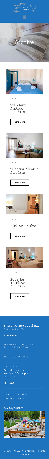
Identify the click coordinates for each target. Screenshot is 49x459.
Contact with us (12, 366)
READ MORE (20, 122)
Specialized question (14, 370)
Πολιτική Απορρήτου (14, 398)
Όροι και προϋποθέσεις (16, 394)
